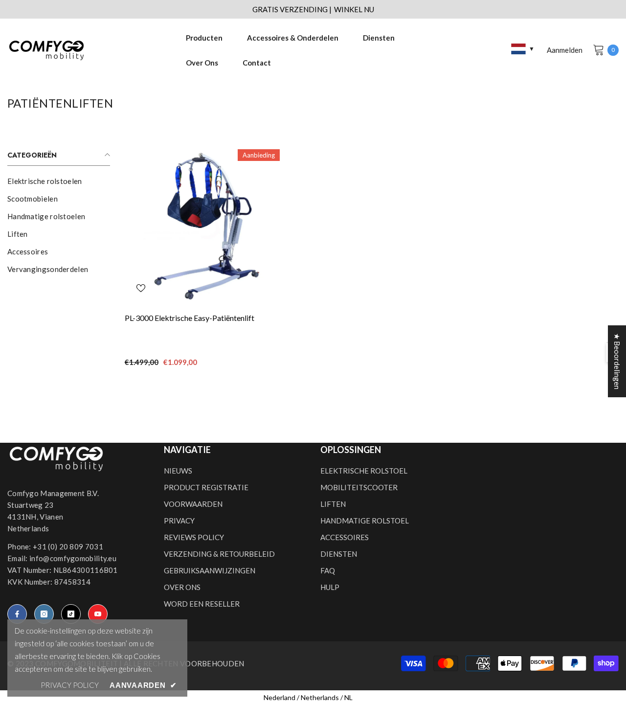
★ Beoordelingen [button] (617, 361)
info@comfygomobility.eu (72, 558)
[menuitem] (58, 181)
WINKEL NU (354, 9)
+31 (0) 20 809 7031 (68, 546)
